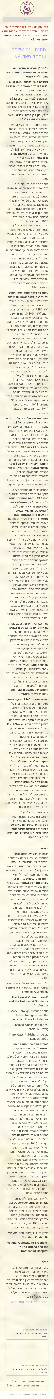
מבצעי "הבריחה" (28, 31)
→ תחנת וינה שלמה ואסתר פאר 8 (31, 1381)
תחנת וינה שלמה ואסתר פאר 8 (35, 1330)
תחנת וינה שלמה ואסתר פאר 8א (34, 1366)
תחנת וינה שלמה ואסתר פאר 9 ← (22, 1385)
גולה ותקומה (41, 27)
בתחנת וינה (9, 31)
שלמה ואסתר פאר (38, 35)
